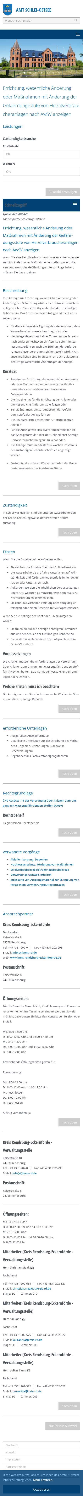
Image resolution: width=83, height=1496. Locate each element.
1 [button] (24, 73)
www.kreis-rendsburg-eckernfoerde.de (35, 957)
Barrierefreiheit (16, 1467)
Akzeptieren (41, 1489)
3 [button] (36, 73)
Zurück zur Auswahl (62, 1426)
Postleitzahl (11, 146)
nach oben (69, 486)
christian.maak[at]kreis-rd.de (32, 1288)
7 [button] (59, 73)
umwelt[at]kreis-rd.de (27, 1391)
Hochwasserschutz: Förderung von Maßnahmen (42, 864)
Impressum (13, 1459)
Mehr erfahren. (43, 1480)
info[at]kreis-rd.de (25, 952)
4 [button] (41, 73)
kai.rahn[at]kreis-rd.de (27, 1340)
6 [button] (53, 73)
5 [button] (47, 73)
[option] (41, 58)
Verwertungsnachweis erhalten (31, 875)
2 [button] (30, 73)
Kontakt (11, 1452)
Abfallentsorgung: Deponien (29, 859)
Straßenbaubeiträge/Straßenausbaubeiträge (40, 869)
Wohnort (9, 163)
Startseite (12, 1445)
